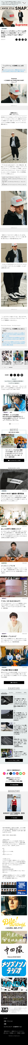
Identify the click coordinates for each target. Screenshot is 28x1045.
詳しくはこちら (24, 3)
